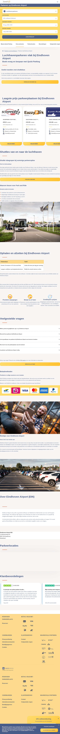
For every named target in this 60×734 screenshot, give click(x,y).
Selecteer (11, 143)
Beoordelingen (42, 44)
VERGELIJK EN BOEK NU (30, 82)
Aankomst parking (7, 21)
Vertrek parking (6, 28)
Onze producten (20, 44)
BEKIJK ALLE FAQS (30, 364)
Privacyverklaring (7, 639)
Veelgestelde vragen (55, 44)
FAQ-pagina (23, 360)
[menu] (56, 2)
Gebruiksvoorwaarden (8, 642)
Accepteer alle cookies (49, 730)
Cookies (4, 647)
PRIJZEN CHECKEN (30, 179)
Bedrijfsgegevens (7, 644)
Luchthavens (5, 15)
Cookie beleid (24, 730)
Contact (23, 639)
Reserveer (5, 623)
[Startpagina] (3, 50)
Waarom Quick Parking (6, 44)
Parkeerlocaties (31, 44)
